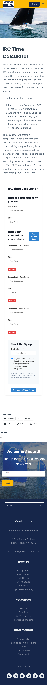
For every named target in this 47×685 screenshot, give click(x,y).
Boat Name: (12, 206)
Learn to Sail (23, 574)
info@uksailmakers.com (27, 551)
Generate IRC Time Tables (23, 390)
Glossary (23, 585)
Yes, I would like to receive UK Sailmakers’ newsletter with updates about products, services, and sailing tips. (23, 364)
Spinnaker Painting (23, 589)
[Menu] (43, 4)
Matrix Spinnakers (23, 620)
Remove (12, 269)
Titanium (23, 612)
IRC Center (23, 578)
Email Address (17, 349)
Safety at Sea (23, 570)
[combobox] (21, 505)
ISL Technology (23, 616)
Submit (7, 483)
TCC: (10, 218)
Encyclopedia (23, 582)
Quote (34, 4)
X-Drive (23, 608)
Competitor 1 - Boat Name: (18, 245)
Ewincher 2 (23, 654)
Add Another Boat (34, 236)
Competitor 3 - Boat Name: (18, 308)
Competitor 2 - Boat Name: (18, 277)
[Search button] (41, 505)
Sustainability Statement (23, 643)
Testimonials (23, 650)
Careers (23, 646)
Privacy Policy (24, 639)
